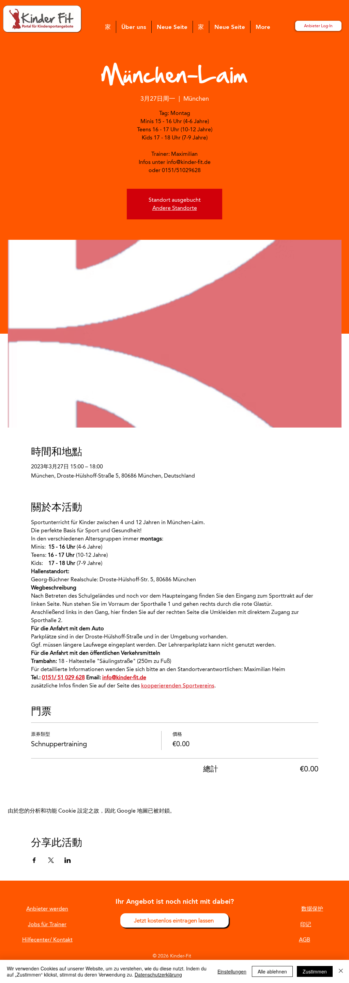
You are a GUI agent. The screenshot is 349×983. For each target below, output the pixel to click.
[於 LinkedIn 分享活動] (67, 860)
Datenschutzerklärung (158, 974)
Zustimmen (315, 971)
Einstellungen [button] (231, 971)
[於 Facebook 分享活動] (34, 860)
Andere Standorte (174, 208)
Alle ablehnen (272, 971)
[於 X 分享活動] (51, 860)
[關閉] (341, 971)
